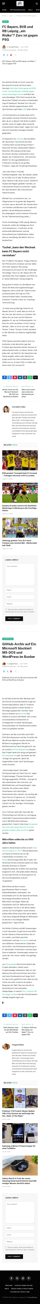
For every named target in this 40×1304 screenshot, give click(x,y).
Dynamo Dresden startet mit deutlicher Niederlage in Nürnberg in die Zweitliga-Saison (19, 508)
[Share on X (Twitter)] (7, 55)
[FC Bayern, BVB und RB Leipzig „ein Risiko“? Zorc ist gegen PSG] (20, 68)
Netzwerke (24, 940)
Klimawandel (11, 964)
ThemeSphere (32, 1297)
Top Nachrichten (17, 10)
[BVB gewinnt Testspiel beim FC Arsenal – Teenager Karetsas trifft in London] (20, 460)
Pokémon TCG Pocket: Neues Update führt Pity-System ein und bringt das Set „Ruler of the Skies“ (18, 1113)
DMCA (7, 1288)
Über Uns (9, 1285)
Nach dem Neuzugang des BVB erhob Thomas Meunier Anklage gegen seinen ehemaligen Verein (19, 91)
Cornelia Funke (13, 47)
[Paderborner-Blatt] (20, 3)
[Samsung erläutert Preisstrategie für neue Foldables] (20, 1133)
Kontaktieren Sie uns (24, 1285)
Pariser (20, 139)
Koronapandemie (9, 755)
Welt (30, 10)
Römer (5, 860)
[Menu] (3, 3)
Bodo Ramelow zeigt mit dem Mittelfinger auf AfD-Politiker (10, 1030)
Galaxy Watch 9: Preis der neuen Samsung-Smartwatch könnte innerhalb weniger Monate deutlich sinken (19, 1180)
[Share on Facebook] (4, 55)
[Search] (36, 3)
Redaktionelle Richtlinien (22, 1288)
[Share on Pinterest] (11, 55)
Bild (25, 109)
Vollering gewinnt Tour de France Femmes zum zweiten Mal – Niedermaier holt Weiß (19, 543)
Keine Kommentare (10, 50)
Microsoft (23, 714)
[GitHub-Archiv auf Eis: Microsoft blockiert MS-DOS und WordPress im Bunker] (20, 685)
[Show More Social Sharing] (15, 55)
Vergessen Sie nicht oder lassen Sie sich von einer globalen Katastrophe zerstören (20, 827)
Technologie (8, 639)
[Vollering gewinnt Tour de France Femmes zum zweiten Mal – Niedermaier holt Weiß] (20, 528)
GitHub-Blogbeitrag (20, 749)
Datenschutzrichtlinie (20, 1292)
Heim (4, 10)
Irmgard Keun (13, 664)
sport (5, 21)
